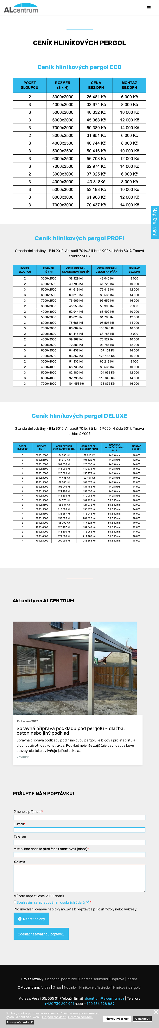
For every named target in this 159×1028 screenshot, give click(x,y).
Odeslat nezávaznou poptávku (41, 933)
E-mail (19, 824)
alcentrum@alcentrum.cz (104, 998)
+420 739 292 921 (59, 1004)
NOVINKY (22, 757)
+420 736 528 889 (99, 1004)
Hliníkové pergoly (127, 987)
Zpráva (19, 861)
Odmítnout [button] (142, 1018)
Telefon (20, 836)
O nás (57, 987)
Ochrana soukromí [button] (80, 1017)
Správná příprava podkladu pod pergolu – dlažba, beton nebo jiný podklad (70, 730)
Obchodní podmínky (61, 979)
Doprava (117, 979)
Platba (131, 979)
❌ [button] (156, 1012)
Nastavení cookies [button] (20, 1022)
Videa (45, 987)
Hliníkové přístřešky (95, 987)
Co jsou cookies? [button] (54, 1017)
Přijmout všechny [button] (117, 1018)
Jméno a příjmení (28, 812)
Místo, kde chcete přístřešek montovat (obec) (51, 849)
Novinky (70, 987)
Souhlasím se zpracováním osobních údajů (51, 902)
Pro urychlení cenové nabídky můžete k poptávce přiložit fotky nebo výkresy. (75, 909)
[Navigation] (149, 8)
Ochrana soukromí (93, 979)
